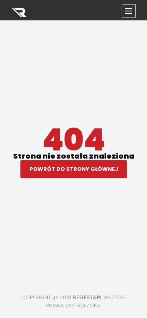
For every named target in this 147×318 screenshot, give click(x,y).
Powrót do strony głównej (73, 169)
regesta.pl (87, 297)
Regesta (19, 12)
